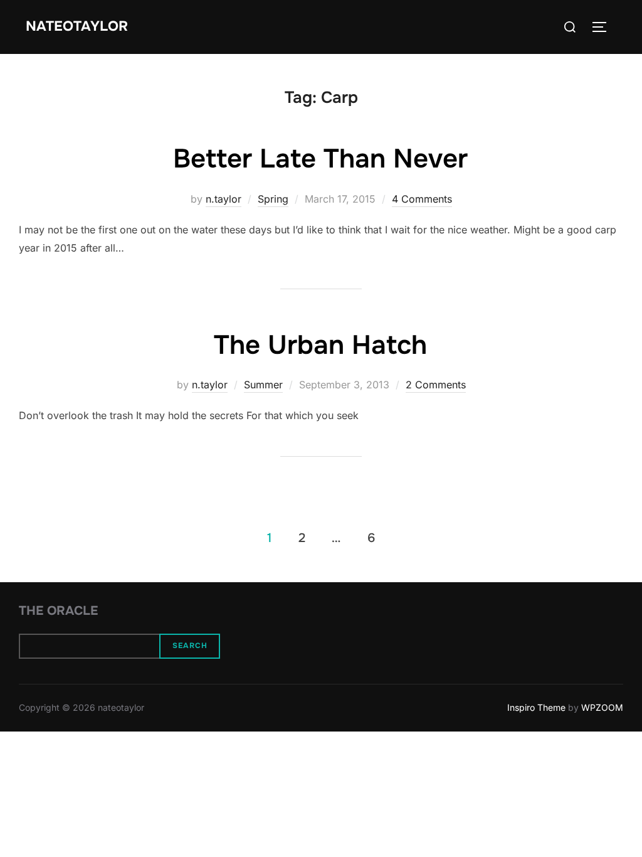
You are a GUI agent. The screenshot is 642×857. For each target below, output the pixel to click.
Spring (273, 199)
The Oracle (58, 611)
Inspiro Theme (536, 707)
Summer (263, 384)
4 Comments (422, 199)
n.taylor (223, 199)
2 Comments (436, 384)
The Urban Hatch (320, 345)
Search (190, 646)
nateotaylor (77, 26)
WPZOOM (602, 707)
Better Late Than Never (320, 159)
